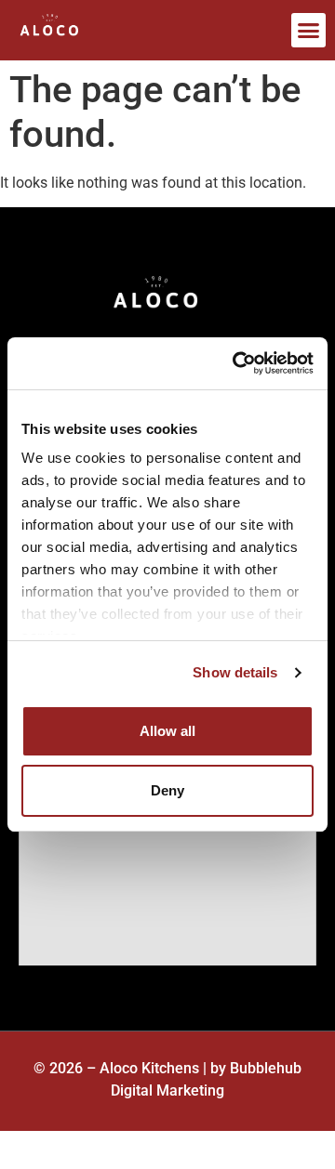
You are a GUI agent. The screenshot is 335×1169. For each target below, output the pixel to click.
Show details (235, 672)
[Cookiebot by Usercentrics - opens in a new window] (236, 363)
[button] (309, 30)
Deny (167, 790)
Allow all (167, 731)
